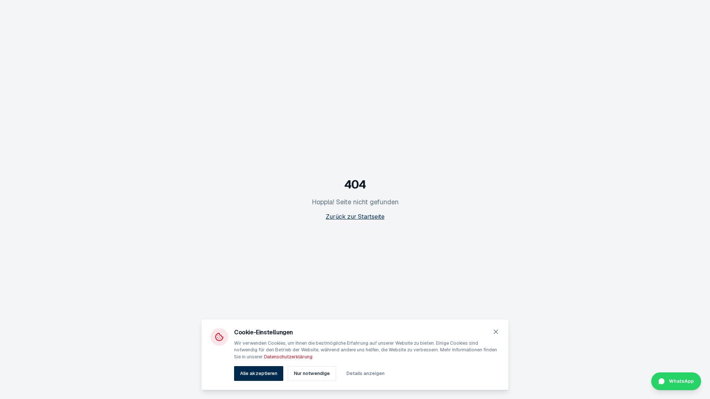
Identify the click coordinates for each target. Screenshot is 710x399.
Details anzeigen (365, 373)
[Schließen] (496, 331)
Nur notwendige (312, 373)
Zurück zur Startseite (355, 217)
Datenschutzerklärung (288, 357)
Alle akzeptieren (258, 373)
